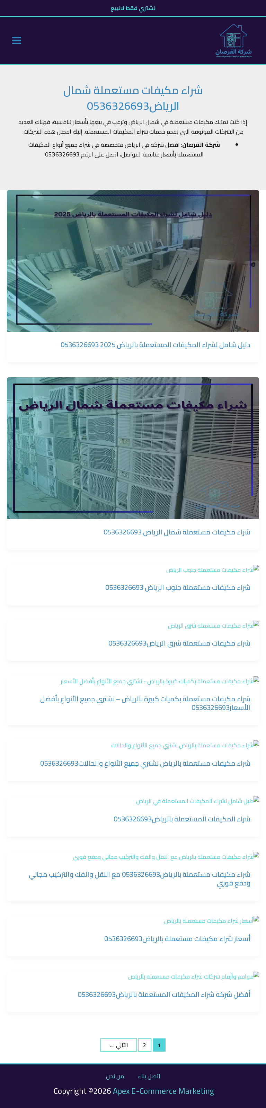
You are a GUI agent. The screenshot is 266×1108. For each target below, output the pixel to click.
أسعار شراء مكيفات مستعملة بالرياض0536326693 (177, 938)
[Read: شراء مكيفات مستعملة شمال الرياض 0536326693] (133, 447)
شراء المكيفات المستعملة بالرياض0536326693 (182, 818)
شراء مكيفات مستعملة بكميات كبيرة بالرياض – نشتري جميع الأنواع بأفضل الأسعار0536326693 (145, 703)
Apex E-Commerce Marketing (163, 1090)
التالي (118, 1045)
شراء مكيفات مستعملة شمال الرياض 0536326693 (177, 531)
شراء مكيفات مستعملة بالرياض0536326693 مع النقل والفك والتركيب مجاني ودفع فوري (139, 878)
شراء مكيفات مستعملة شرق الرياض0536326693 (179, 643)
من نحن (115, 1076)
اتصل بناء (149, 1076)
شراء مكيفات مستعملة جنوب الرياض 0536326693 (177, 587)
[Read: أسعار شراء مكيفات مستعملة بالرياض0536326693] (211, 920)
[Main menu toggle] (16, 41)
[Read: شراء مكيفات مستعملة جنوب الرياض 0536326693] (212, 569)
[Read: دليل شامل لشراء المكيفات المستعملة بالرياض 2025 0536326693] (133, 260)
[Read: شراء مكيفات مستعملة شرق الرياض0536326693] (213, 624)
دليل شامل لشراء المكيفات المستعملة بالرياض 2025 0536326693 (155, 344)
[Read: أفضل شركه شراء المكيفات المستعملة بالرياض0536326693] (193, 975)
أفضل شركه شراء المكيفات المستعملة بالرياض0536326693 (164, 994)
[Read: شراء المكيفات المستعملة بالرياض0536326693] (197, 800)
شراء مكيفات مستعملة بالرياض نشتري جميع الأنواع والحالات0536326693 (145, 763)
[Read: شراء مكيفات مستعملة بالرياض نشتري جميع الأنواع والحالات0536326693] (185, 744)
